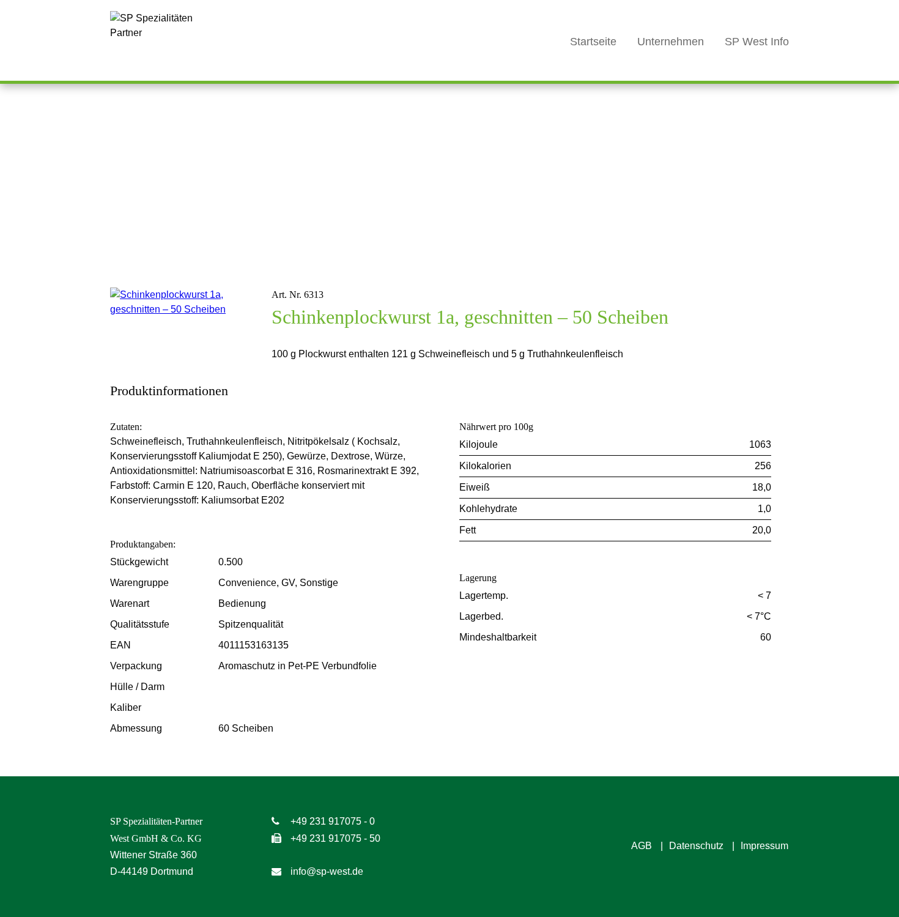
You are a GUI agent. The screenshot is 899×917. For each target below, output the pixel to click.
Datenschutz (696, 846)
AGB (641, 846)
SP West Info (757, 41)
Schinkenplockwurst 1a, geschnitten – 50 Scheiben (470, 317)
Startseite (593, 41)
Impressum (764, 846)
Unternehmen (670, 41)
